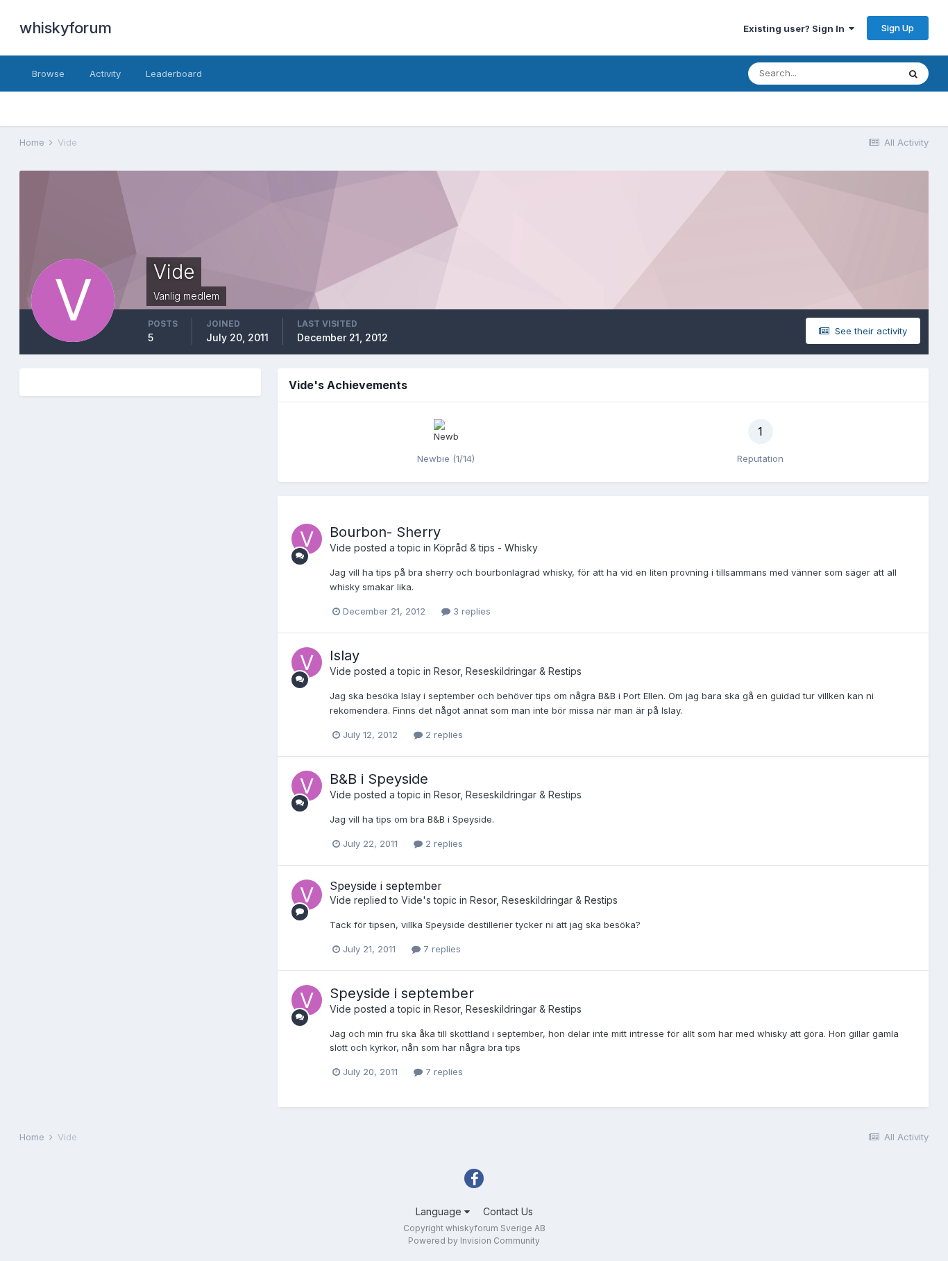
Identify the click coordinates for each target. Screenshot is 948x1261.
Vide (340, 548)
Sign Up (897, 27)
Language (440, 1211)
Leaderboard (174, 73)
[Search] (913, 73)
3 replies (470, 611)
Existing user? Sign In (796, 28)
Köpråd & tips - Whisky (486, 548)
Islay (344, 655)
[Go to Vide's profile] (306, 539)
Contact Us (508, 1211)
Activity (105, 73)
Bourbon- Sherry (385, 532)
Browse (48, 73)
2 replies (443, 734)
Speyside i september (386, 886)
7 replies (441, 948)
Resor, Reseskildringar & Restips (508, 671)
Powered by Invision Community (474, 1240)
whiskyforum (65, 28)
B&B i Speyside (379, 779)
